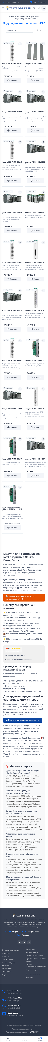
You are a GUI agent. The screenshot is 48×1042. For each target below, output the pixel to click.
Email (34, 2)
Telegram (43, 2)
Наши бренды (7, 968)
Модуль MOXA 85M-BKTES (35, 63)
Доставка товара (32, 952)
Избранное (6, 953)
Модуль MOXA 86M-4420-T (35, 459)
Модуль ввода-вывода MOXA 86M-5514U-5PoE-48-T (12, 509)
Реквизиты (5, 956)
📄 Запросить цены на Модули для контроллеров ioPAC (20, 597)
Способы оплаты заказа (34, 955)
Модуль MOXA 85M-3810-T (12, 63)
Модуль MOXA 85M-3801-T (35, 409)
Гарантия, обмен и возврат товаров (35, 960)
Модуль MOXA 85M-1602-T (35, 310)
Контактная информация (11, 950)
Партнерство (30, 949)
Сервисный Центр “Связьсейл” (8, 964)
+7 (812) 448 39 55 (14, 998)
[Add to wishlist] (20, 43)
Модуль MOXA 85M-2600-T (12, 262)
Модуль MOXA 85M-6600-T (35, 360)
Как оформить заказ (33, 974)
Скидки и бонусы (32, 970)
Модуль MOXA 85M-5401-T (35, 262)
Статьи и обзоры (8, 959)
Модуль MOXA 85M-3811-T (12, 162)
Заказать (13, 80)
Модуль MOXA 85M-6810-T (12, 459)
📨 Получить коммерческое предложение (23, 720)
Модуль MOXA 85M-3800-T (12, 360)
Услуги (4, 975)
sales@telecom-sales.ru (15, 1015)
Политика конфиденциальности (22, 1029)
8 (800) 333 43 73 (14, 991)
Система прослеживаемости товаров (36, 965)
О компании (6, 971)
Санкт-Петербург (11, 2)
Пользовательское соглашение (16, 1032)
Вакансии (29, 977)
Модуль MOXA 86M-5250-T (35, 212)
